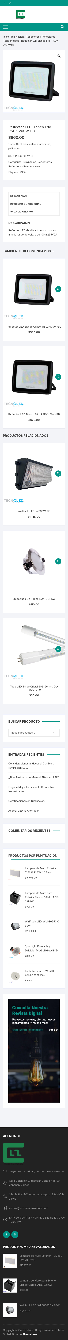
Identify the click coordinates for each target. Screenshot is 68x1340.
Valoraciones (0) (21, 211)
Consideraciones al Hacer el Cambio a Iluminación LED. (31, 765)
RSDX (23, 172)
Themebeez (29, 1334)
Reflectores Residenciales (24, 166)
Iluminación (17, 36)
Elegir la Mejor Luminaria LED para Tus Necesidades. (31, 789)
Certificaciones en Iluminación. (26, 801)
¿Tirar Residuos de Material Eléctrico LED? (33, 777)
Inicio (6, 36)
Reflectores (32, 36)
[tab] (34, 196)
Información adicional (25, 203)
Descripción (18, 196)
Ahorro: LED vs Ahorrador (23, 810)
